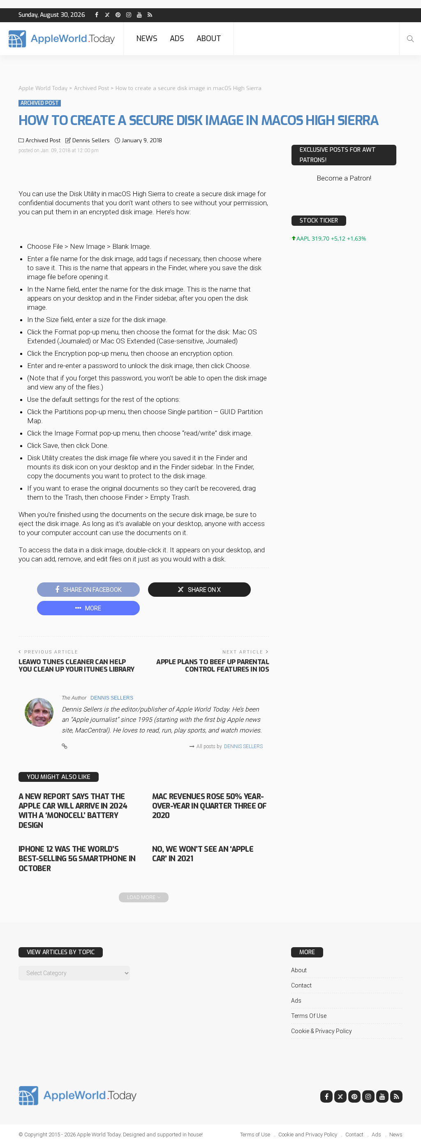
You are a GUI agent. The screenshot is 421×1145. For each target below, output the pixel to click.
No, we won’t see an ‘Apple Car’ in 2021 (202, 854)
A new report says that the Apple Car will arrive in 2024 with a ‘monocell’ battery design (73, 811)
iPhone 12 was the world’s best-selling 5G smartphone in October (77, 859)
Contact (301, 985)
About (209, 39)
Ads (177, 39)
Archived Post (40, 103)
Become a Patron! (344, 178)
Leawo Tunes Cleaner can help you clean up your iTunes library (76, 666)
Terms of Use (308, 1016)
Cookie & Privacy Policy (321, 1031)
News (146, 39)
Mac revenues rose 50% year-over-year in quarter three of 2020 (209, 806)
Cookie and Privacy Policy (307, 1134)
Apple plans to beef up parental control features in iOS (212, 666)
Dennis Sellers (91, 140)
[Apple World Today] (61, 39)
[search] (410, 38)
